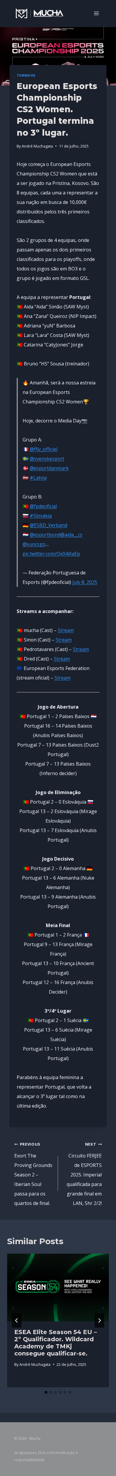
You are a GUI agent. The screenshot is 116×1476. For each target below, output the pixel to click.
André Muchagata (37, 146)
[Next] (99, 1320)
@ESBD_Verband (48, 525)
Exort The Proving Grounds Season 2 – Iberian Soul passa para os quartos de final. (33, 1173)
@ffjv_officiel (43, 449)
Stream (66, 630)
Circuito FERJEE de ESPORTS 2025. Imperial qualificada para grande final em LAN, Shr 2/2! (84, 1173)
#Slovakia (41, 515)
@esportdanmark (49, 468)
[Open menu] (96, 13)
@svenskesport (47, 458)
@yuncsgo (34, 544)
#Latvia (38, 477)
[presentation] (58, 1287)
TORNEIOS (26, 75)
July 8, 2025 (84, 582)
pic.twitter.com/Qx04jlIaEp (51, 553)
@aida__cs (71, 534)
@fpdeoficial (43, 506)
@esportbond (45, 534)
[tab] (46, 1392)
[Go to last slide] (16, 1320)
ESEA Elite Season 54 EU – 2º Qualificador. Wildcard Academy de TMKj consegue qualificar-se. (55, 1342)
